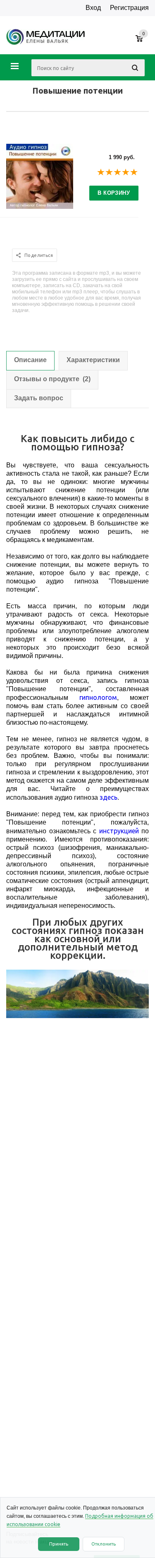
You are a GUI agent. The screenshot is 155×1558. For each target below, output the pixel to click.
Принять (58, 1543)
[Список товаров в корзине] (143, 42)
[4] (126, 172)
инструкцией (119, 831)
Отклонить (103, 1543)
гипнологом (98, 697)
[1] (101, 172)
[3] (118, 172)
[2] (109, 172)
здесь (108, 797)
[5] (134, 172)
